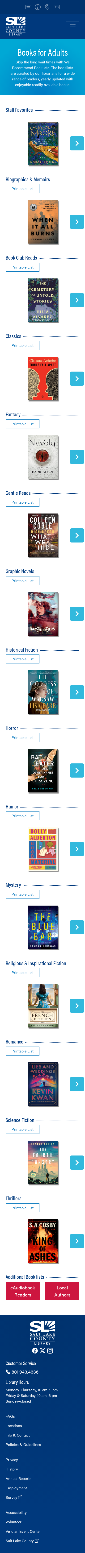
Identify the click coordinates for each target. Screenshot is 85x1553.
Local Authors (62, 1291)
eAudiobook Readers (22, 1291)
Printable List (23, 188)
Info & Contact (18, 1435)
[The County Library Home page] (42, 1333)
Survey (12, 1497)
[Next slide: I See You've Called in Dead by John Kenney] (77, 849)
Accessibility (16, 1512)
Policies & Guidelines (23, 1444)
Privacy (12, 1459)
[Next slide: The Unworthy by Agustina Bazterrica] (77, 770)
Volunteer (13, 1521)
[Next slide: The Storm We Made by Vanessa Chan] (77, 692)
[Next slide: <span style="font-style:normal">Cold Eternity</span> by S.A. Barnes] (77, 1162)
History (12, 1469)
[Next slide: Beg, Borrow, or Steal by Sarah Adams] (77, 1084)
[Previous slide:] (8, 143)
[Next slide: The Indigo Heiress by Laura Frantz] (77, 1006)
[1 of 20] (42, 143)
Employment (16, 1488)
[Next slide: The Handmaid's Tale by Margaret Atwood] (77, 379)
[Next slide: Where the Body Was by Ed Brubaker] (77, 614)
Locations (14, 1425)
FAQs (10, 1416)
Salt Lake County (20, 1540)
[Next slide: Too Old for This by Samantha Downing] (77, 1241)
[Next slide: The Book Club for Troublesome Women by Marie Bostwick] (77, 300)
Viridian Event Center (23, 1531)
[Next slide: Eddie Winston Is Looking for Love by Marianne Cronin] (77, 143)
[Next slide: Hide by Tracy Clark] (77, 927)
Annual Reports (18, 1478)
